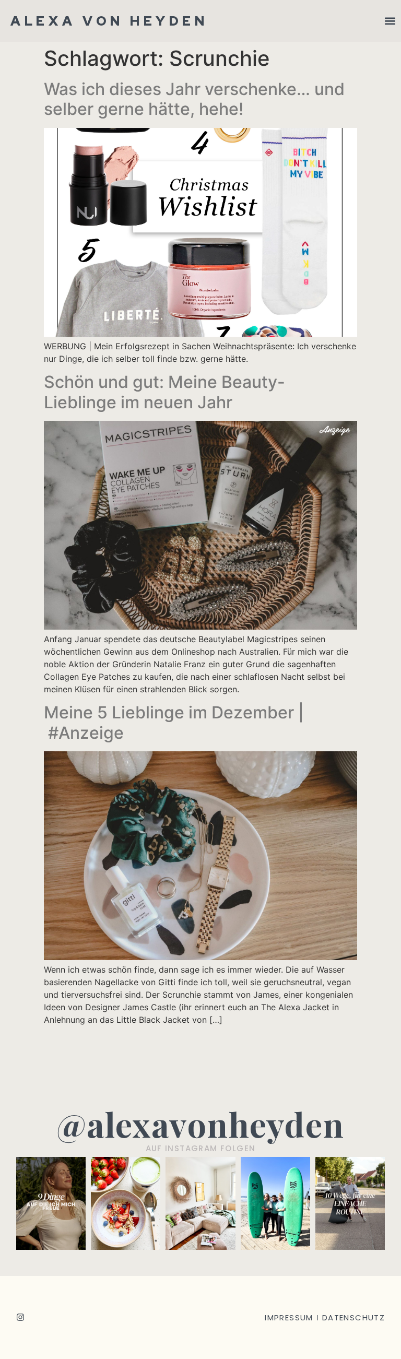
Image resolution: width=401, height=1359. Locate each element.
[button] (389, 21)
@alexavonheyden (200, 1124)
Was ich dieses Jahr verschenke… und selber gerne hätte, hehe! (194, 99)
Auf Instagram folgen (201, 1148)
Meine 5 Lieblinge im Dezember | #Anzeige (174, 722)
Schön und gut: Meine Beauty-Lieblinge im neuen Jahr (164, 392)
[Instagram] (20, 1317)
